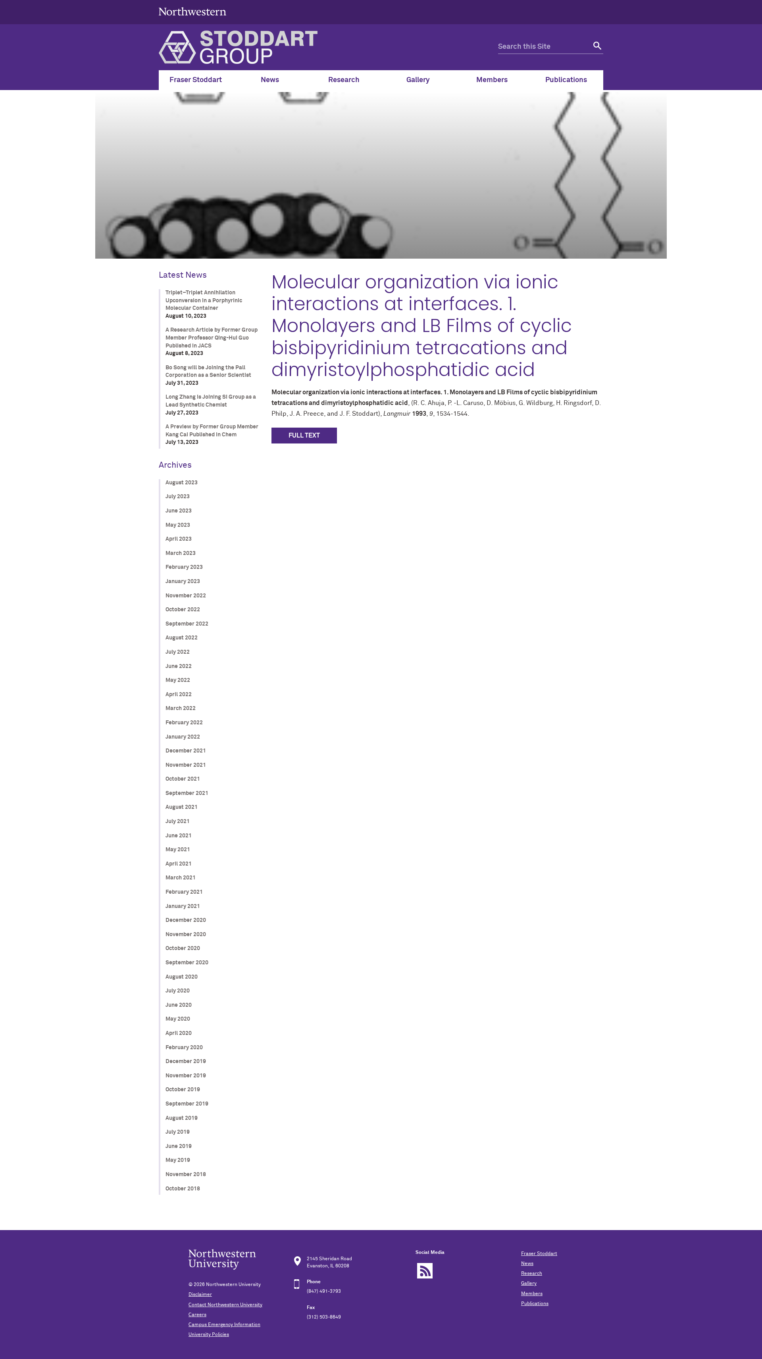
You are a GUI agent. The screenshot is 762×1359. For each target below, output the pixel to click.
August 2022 (181, 638)
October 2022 (182, 609)
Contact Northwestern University (225, 1305)
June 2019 (178, 1146)
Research (531, 1273)
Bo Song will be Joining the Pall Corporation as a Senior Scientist (208, 371)
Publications (534, 1303)
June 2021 (178, 836)
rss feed (425, 1270)
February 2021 (184, 892)
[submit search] (596, 47)
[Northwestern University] (192, 20)
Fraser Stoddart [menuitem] (195, 80)
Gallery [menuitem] (418, 80)
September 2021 (186, 793)
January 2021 (182, 906)
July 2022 (177, 652)
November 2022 (185, 596)
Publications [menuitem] (566, 80)
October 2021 (182, 779)
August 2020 (181, 977)
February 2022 (184, 723)
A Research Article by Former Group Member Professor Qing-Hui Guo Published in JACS (211, 337)
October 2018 (182, 1189)
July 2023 (177, 496)
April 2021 (178, 864)
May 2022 (177, 680)
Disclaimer (200, 1294)
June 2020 (178, 1005)
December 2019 (185, 1061)
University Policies (209, 1334)
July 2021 (177, 821)
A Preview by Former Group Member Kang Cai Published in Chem (211, 431)
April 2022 (178, 694)
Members (532, 1294)
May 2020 (177, 1019)
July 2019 (177, 1132)
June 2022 (178, 666)
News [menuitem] (270, 80)
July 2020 (177, 991)
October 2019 (182, 1089)
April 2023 (178, 539)
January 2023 (182, 581)
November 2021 (185, 765)
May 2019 (177, 1160)
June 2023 (178, 511)
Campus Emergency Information (224, 1325)
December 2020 (185, 920)
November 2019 (185, 1076)
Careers (197, 1315)
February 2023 (184, 567)
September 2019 (186, 1104)
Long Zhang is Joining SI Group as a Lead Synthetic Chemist (210, 401)
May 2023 (177, 525)
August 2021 (181, 807)
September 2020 (186, 963)
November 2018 (185, 1174)
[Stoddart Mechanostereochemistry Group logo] (328, 47)
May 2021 (177, 849)
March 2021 (180, 878)
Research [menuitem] (344, 80)
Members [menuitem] (492, 80)
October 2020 (182, 948)
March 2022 (180, 708)
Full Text (304, 435)
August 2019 (181, 1118)
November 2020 (185, 934)
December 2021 (185, 751)
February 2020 (184, 1047)
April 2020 (178, 1033)
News (527, 1263)
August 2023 (181, 483)
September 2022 (186, 624)
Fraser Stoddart (539, 1254)
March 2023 (180, 553)
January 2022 (182, 737)
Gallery (529, 1283)
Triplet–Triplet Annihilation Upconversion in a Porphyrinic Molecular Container (203, 300)
